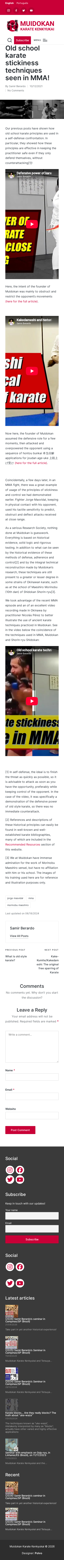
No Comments (15, 90)
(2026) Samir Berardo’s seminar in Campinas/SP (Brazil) (25, 1320)
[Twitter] (10, 1179)
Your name (11, 1210)
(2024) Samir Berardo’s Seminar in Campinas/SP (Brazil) (25, 1382)
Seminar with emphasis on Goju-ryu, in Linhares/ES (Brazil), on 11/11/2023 (27, 1454)
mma (31, 898)
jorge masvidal (15, 898)
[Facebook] (20, 1170)
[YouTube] (20, 1179)
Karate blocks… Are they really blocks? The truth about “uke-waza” (30, 1414)
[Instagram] (10, 1170)
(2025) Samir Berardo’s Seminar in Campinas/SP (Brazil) (25, 1351)
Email (9, 1089)
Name (10, 1070)
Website (10, 1109)
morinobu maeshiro (18, 905)
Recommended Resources (22, 844)
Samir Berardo (22, 928)
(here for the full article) (21, 301)
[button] (22, 40)
